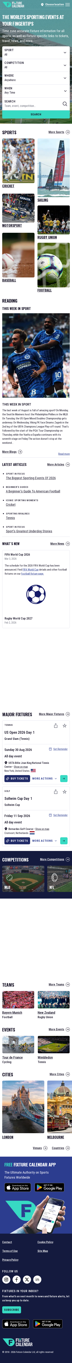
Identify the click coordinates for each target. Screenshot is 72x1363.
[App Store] (17, 1187)
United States (22, 770)
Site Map (42, 1251)
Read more (64, 454)
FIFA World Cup (31, 569)
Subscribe (11, 1309)
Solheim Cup (13, 798)
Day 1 (30, 732)
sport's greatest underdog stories (29, 531)
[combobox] (36, 52)
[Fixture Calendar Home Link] (13, 5)
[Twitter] (27, 1280)
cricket (11, 505)
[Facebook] (17, 1280)
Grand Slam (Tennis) (17, 739)
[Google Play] (49, 1187)
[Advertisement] (36, 669)
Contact (7, 1242)
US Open (10, 732)
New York (9, 770)
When (8, 88)
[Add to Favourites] (65, 726)
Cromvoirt (9, 833)
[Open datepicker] (65, 91)
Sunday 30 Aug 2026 (18, 750)
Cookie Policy (45, 1242)
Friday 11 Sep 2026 (17, 816)
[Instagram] (6, 1280)
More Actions (42, 778)
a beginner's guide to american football (33, 491)
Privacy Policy (10, 1259)
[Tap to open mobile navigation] (67, 4)
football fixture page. (32, 573)
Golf (7, 791)
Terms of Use (10, 1251)
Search (36, 114)
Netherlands (22, 833)
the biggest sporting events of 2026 (31, 478)
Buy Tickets (19, 778)
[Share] (56, 726)
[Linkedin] (37, 1280)
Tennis (8, 725)
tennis (10, 518)
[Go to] (64, 778)
